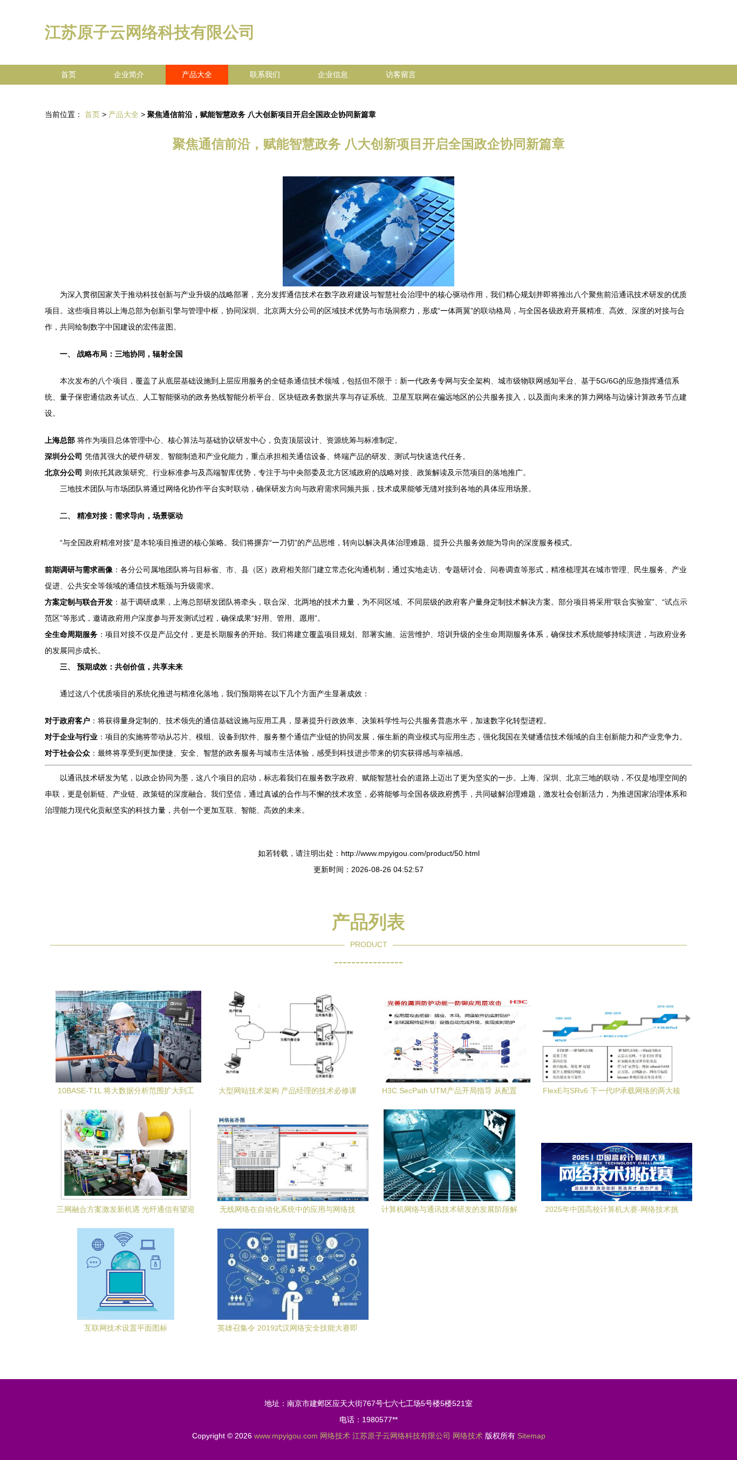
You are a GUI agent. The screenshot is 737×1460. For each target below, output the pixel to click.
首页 (68, 74)
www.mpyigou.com (286, 1435)
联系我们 (265, 74)
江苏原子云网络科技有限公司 (150, 32)
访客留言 (401, 74)
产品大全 (197, 74)
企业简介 (129, 74)
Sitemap (531, 1435)
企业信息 (333, 74)
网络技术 (335, 1435)
